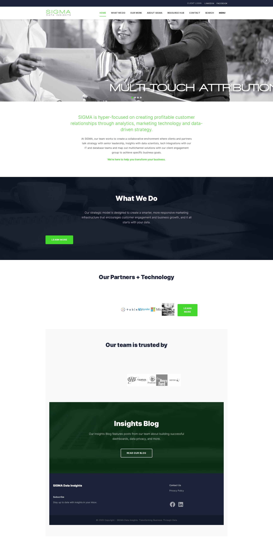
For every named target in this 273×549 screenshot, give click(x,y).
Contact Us (175, 485)
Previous (6, 60)
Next (266, 60)
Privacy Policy (176, 490)
